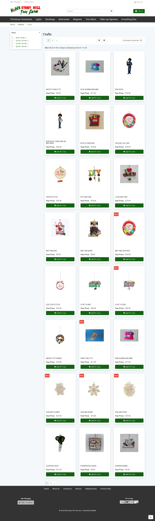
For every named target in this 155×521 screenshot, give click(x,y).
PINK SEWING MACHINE (124, 358)
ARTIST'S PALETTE (53, 89)
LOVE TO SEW (120, 305)
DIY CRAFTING (86, 197)
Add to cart (61, 98)
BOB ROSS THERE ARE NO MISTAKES (56, 142)
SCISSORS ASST (52, 466)
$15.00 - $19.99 (21, 43)
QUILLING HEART (87, 412)
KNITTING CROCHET (122, 251)
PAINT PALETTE (87, 358)
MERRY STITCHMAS (54, 358)
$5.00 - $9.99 (20, 38)
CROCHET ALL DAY (122, 143)
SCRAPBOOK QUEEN (88, 466)
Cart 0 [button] (140, 11)
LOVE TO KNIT (86, 305)
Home (12, 25)
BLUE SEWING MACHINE (90, 89)
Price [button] (14, 33)
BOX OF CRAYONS (87, 143)
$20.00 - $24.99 (21, 46)
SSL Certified (26, 502)
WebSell (93, 510)
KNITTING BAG (51, 251)
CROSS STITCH (52, 197)
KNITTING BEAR (86, 251)
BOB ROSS (119, 89)
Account (139, 2)
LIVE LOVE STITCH (53, 305)
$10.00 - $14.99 (21, 41)
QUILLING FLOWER (53, 412)
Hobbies (21, 25)
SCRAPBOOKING (121, 466)
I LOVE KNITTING (121, 197)
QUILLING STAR (121, 412)
